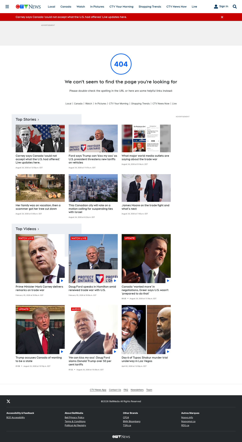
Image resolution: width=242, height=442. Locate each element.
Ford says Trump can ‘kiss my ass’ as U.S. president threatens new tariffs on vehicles (93, 159)
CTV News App (98, 389)
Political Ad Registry (75, 425)
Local (51, 6)
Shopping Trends (150, 6)
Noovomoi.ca (188, 421)
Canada (65, 6)
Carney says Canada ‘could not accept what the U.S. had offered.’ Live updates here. (38, 159)
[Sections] (7, 6)
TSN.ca (127, 425)
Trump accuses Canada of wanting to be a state (39, 359)
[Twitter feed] (8, 401)
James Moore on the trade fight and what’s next (145, 207)
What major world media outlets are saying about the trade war (145, 157)
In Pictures (97, 6)
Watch (81, 6)
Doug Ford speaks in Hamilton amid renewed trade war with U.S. (92, 288)
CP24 (126, 417)
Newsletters (137, 389)
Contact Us (115, 389)
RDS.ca (185, 425)
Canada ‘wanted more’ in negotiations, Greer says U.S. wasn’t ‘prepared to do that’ (145, 290)
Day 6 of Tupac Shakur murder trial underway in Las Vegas (145, 359)
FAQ (126, 389)
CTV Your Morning (121, 6)
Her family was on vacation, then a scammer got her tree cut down (38, 207)
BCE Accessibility (15, 417)
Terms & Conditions (75, 421)
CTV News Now (176, 6)
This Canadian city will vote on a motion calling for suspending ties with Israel (91, 209)
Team (149, 389)
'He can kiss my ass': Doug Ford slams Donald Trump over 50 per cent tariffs (90, 361)
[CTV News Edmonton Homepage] (28, 7)
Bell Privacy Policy (74, 417)
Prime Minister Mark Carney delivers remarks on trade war (39, 288)
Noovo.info (187, 417)
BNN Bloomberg (131, 421)
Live (194, 6)
